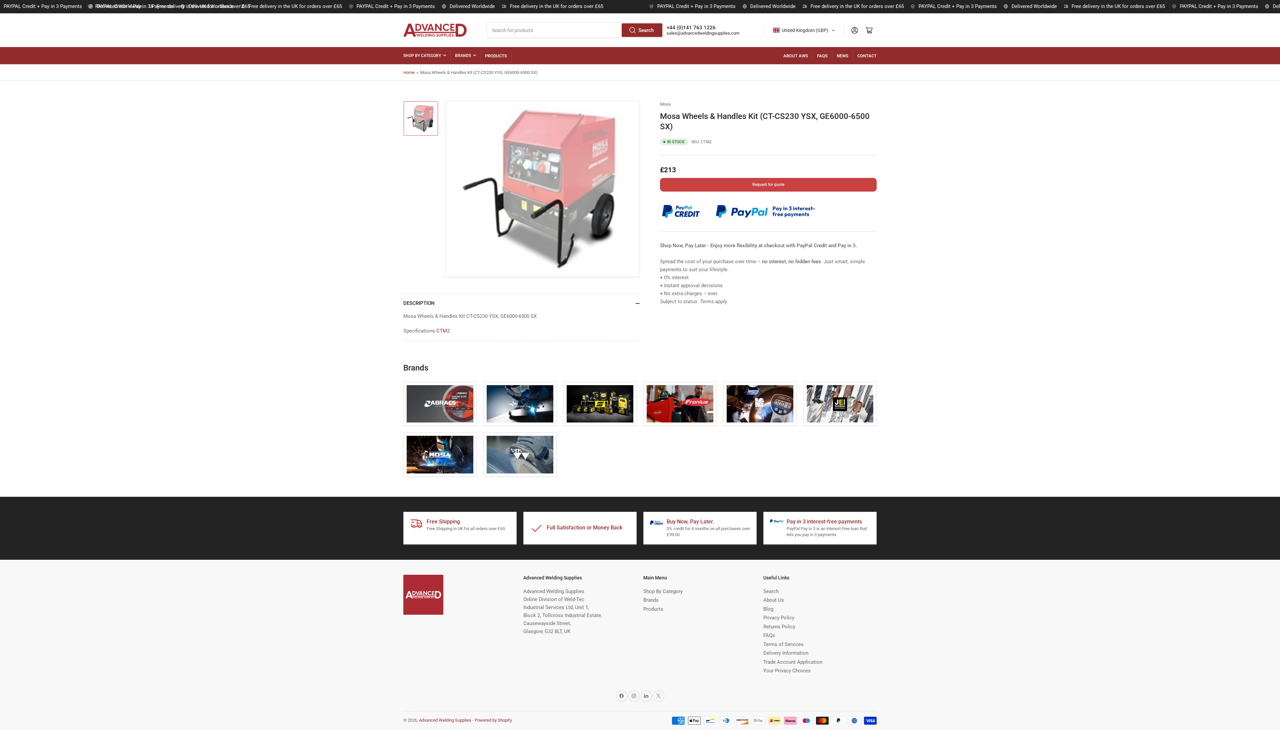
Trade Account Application (792, 662)
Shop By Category (422, 55)
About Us (773, 600)
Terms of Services (783, 644)
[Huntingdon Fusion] (760, 404)
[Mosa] (440, 454)
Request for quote (768, 184)
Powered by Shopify (493, 720)
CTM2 (443, 331)
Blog (768, 609)
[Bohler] (520, 404)
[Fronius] (680, 404)
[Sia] (520, 454)
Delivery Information (785, 653)
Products (496, 55)
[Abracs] (440, 404)
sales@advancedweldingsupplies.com (703, 33)
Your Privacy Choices (787, 671)
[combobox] (575, 30)
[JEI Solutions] (840, 404)
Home (409, 72)
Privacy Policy (778, 618)
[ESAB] (600, 404)
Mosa (665, 104)
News (842, 55)
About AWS (795, 55)
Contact (867, 55)
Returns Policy (779, 627)
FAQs (822, 55)
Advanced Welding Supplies (445, 720)
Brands (463, 55)
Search (646, 30)
